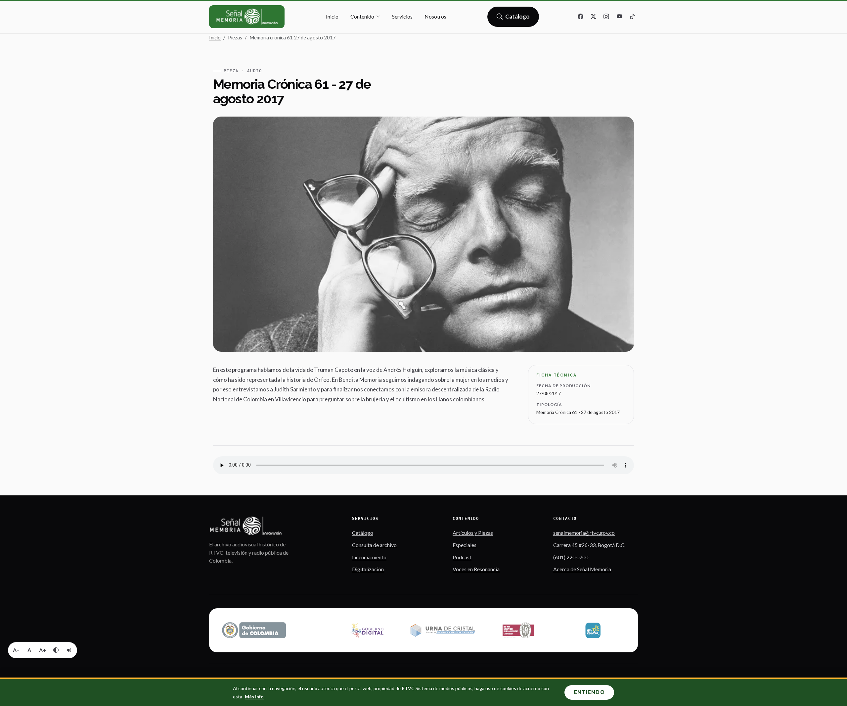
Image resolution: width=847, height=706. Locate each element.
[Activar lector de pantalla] (69, 650)
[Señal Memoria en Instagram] (606, 17)
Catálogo (517, 18)
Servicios (402, 16)
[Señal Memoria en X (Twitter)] (593, 17)
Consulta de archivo (374, 545)
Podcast (462, 557)
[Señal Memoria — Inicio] (247, 16)
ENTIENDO (589, 692)
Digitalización (368, 569)
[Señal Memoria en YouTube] (619, 17)
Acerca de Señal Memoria (582, 569)
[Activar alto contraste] (56, 650)
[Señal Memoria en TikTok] (632, 17)
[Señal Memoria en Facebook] (580, 17)
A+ (42, 650)
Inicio (332, 16)
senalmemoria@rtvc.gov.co (584, 533)
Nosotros (435, 16)
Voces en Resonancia (476, 569)
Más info (254, 696)
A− (16, 650)
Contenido (362, 16)
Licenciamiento (369, 557)
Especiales (464, 545)
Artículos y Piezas (473, 533)
